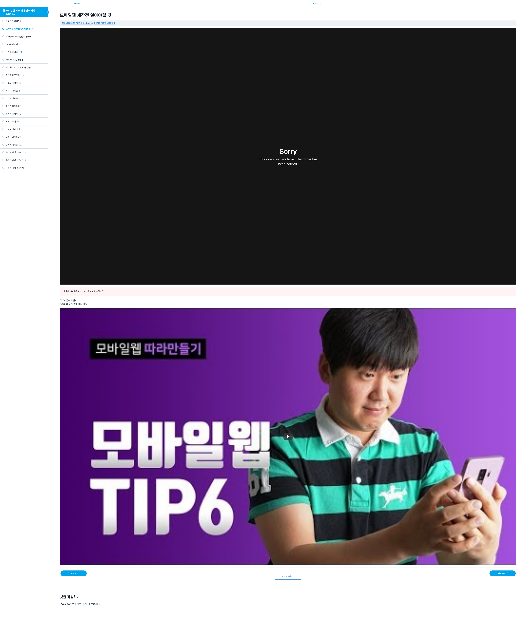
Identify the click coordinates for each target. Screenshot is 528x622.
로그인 (85, 604)
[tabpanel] (288, 296)
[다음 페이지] (46, 176)
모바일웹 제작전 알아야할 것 (104, 23)
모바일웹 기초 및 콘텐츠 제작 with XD (20, 12)
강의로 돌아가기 (288, 576)
